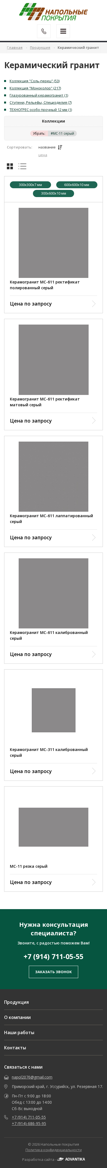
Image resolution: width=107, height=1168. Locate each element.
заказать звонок (53, 971)
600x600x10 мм (76, 184)
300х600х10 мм (53, 193)
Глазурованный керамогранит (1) (39, 95)
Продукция (16, 1002)
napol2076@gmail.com (32, 1077)
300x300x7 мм (30, 184)
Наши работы (19, 1032)
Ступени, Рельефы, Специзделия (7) (41, 102)
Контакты (15, 1048)
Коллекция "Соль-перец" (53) (35, 80)
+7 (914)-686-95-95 (29, 1123)
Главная (14, 47)
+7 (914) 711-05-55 (53, 956)
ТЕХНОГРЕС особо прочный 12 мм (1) (41, 109)
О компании (17, 1017)
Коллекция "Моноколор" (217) (35, 88)
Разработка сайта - (39, 1159)
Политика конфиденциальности (54, 1149)
